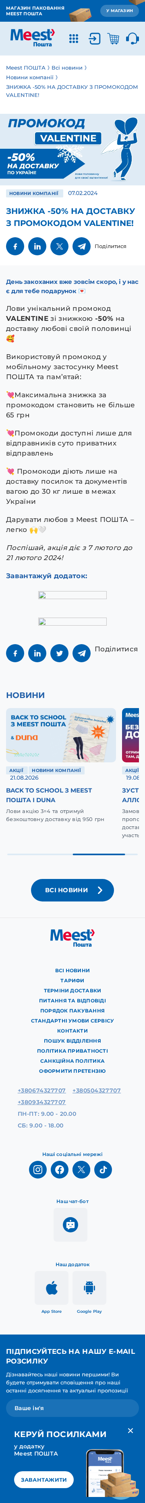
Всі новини (72, 970)
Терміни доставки (73, 991)
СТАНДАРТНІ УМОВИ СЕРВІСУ (72, 1021)
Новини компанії (34, 193)
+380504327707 (96, 1090)
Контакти (72, 1031)
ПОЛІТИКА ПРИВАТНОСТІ (72, 1051)
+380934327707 (42, 1102)
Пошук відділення (72, 1041)
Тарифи (72, 980)
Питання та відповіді (72, 1001)
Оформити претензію (72, 1071)
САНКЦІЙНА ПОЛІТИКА (72, 1061)
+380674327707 (42, 1090)
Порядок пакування (72, 1011)
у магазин (119, 10)
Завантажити (44, 1479)
